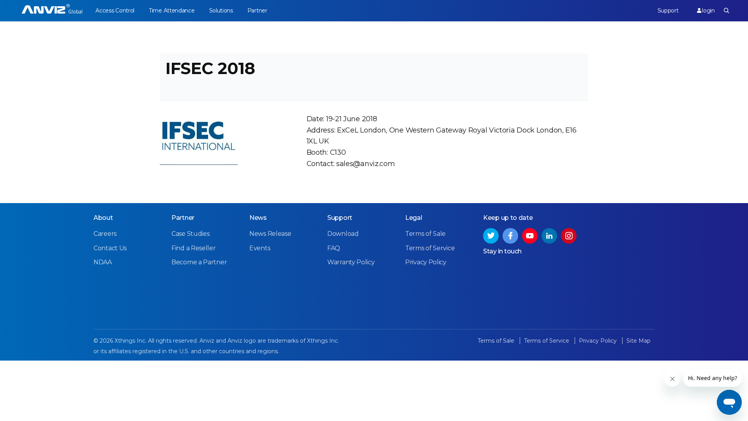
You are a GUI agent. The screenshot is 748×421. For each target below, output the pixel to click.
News (258, 217)
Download (343, 233)
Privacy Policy (425, 262)
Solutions (221, 10)
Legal (413, 217)
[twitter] (491, 236)
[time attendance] (52, 10)
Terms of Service (430, 248)
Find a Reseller (193, 248)
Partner (257, 10)
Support (668, 10)
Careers (105, 233)
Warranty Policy (351, 262)
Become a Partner (199, 262)
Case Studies (190, 233)
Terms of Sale (425, 233)
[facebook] (510, 236)
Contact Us (110, 248)
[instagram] (569, 236)
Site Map (638, 340)
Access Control (114, 10)
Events (259, 248)
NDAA (103, 262)
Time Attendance (172, 10)
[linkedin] (549, 236)
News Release (270, 233)
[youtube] (530, 236)
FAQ (333, 248)
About (103, 217)
